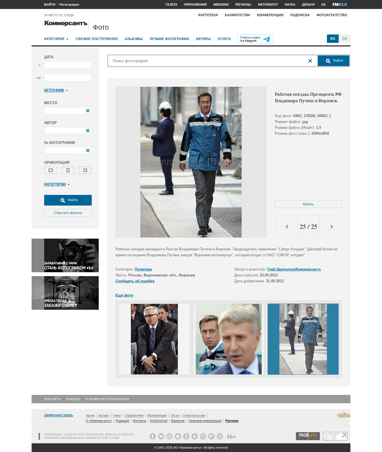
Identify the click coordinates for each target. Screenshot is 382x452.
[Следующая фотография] (331, 227)
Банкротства (237, 15)
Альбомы (133, 39)
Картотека (208, 15)
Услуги (224, 39)
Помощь (73, 399)
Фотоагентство (332, 15)
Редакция (122, 420)
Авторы (203, 39)
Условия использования (107, 399)
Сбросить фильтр (68, 213)
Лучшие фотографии (169, 39)
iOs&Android (158, 420)
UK (323, 4)
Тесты (175, 415)
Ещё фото (124, 295)
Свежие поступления (97, 39)
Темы (117, 415)
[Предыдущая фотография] (286, 227)
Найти (72, 200)
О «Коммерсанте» (99, 420)
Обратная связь (58, 415)
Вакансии (178, 420)
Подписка (300, 15)
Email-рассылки (194, 415)
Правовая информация (204, 420)
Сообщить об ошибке (134, 281)
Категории (54, 39)
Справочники (134, 415)
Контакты (52, 399)
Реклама (231, 420)
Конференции (270, 15)
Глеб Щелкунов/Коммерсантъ (294, 269)
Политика (143, 269)
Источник (54, 90)
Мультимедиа (157, 415)
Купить (308, 204)
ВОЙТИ (49, 4)
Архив (90, 415)
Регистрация (69, 4)
